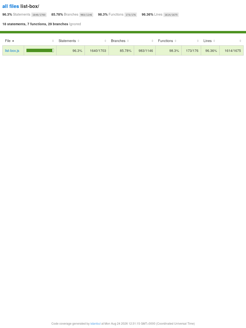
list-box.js (12, 50)
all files (10, 5)
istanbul (95, 323)
